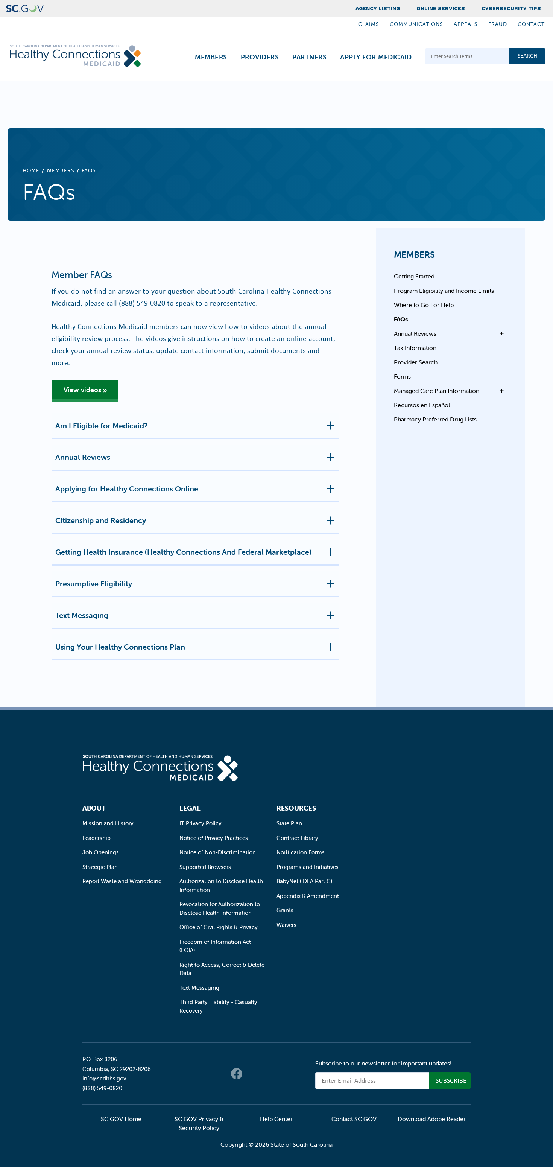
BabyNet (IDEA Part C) (304, 881)
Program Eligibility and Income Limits (444, 290)
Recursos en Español (422, 405)
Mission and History (108, 823)
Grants (284, 910)
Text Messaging (81, 615)
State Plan (289, 823)
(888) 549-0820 (142, 303)
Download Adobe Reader (432, 1119)
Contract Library (297, 837)
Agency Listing (378, 8)
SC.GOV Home (121, 1119)
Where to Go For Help (424, 305)
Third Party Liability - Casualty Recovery (218, 1006)
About (94, 808)
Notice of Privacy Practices (213, 837)
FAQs (401, 319)
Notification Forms (300, 852)
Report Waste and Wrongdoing (122, 881)
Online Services (440, 8)
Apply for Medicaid (376, 57)
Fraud (497, 24)
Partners (309, 57)
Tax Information (415, 347)
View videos (82, 389)
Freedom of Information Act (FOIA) (215, 946)
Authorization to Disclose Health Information (221, 885)
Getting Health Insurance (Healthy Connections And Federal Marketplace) (183, 552)
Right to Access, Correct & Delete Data (221, 969)
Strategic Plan (100, 866)
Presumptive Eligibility (93, 583)
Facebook (236, 1073)
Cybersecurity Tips (511, 8)
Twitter (251, 1073)
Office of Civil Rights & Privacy (218, 927)
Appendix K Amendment (307, 895)
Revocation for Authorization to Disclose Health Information (219, 908)
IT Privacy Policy (200, 823)
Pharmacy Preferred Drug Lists (435, 419)
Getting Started (414, 276)
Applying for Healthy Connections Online (126, 488)
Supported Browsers (205, 866)
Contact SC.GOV (354, 1119)
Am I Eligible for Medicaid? (101, 425)
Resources (296, 808)
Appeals (466, 24)
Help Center (276, 1119)
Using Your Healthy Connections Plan (120, 646)
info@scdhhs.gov (104, 1078)
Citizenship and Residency (100, 520)
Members (211, 57)
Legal (190, 808)
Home (31, 170)
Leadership (96, 837)
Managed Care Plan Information (436, 390)
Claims (368, 24)
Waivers (286, 924)
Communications (416, 24)
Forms (402, 376)
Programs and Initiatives (307, 866)
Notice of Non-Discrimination (217, 852)
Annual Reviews (82, 457)
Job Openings (100, 852)
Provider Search (416, 362)
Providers (260, 57)
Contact (531, 24)
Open (499, 333)
